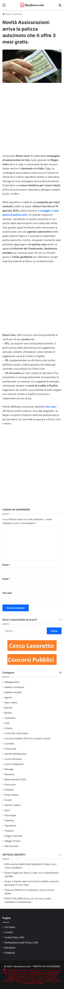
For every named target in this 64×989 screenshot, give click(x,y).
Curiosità (17, 14)
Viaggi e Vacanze (13, 836)
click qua (50, 406)
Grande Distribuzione (15, 753)
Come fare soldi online (16, 733)
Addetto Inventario (14, 687)
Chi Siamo (9, 927)
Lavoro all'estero (13, 759)
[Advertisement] (32, 120)
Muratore (9, 774)
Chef (7, 723)
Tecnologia (10, 815)
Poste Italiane (11, 795)
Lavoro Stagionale (14, 764)
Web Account (11, 846)
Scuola (8, 800)
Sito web (7, 593)
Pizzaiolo (9, 789)
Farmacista (10, 748)
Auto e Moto (10, 702)
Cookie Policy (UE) (14, 937)
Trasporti (9, 830)
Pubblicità (9, 952)
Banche (8, 707)
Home (7, 14)
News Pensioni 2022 (15, 779)
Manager (9, 769)
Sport (7, 810)
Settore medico (12, 805)
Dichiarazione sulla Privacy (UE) (21, 942)
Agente (8, 697)
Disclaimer (9, 947)
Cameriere (9, 718)
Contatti (8, 932)
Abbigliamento (11, 682)
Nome (6, 564)
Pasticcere (10, 784)
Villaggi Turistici (12, 841)
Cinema (8, 728)
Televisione (10, 825)
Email (6, 579)
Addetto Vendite (12, 692)
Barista (8, 712)
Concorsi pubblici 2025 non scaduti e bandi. (27, 738)
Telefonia (9, 820)
